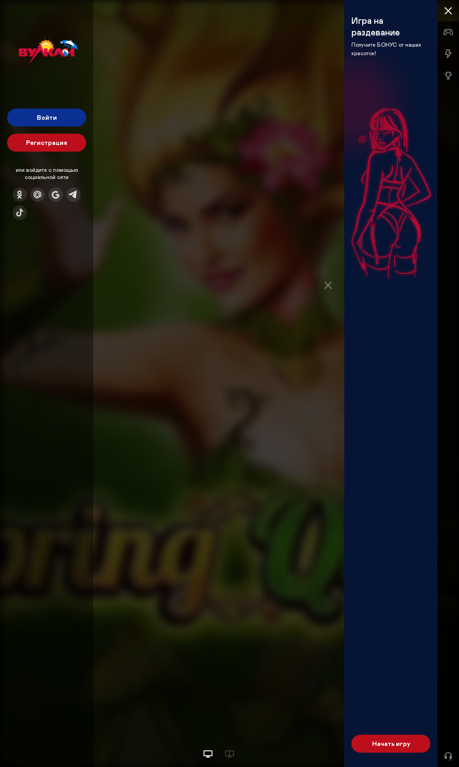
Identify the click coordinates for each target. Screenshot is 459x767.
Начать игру (391, 743)
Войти (47, 117)
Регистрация (46, 142)
